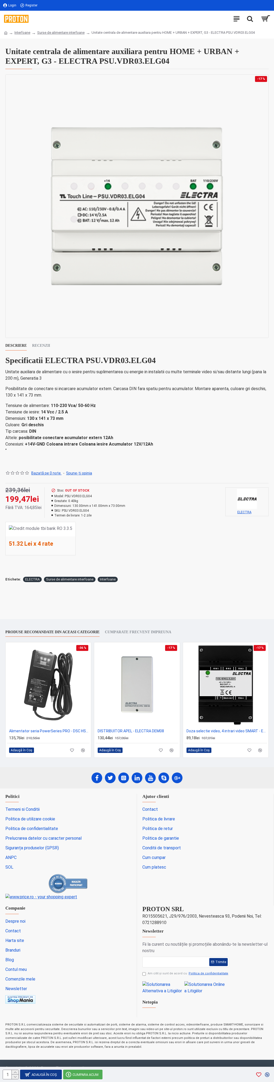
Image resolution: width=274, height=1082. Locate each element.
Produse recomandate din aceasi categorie (52, 632)
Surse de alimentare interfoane (61, 33)
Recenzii (41, 346)
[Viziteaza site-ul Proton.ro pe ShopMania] (20, 999)
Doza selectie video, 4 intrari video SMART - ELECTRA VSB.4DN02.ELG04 (227, 731)
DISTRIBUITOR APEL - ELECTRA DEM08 (131, 731)
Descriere (16, 346)
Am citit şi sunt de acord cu (188, 973)
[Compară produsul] (82, 750)
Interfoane (22, 33)
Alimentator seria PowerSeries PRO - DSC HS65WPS (49, 731)
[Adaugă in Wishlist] (72, 750)
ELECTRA (32, 579)
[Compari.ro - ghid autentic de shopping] (68, 884)
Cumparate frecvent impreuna (138, 632)
